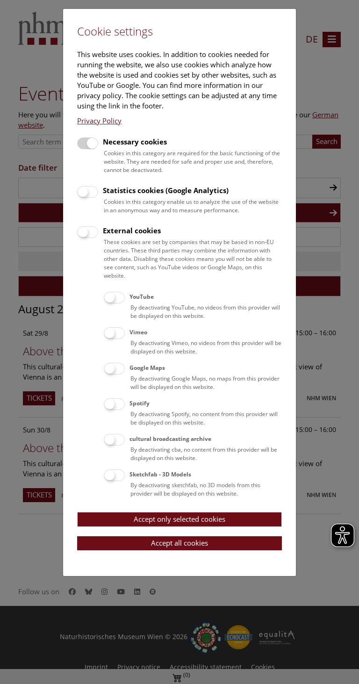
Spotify (139, 403)
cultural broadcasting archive (170, 439)
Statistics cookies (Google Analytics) (166, 190)
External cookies (132, 230)
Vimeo (138, 332)
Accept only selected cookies (179, 519)
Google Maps (147, 368)
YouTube (141, 297)
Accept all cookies (179, 542)
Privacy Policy (99, 120)
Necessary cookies (135, 141)
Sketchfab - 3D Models (160, 474)
